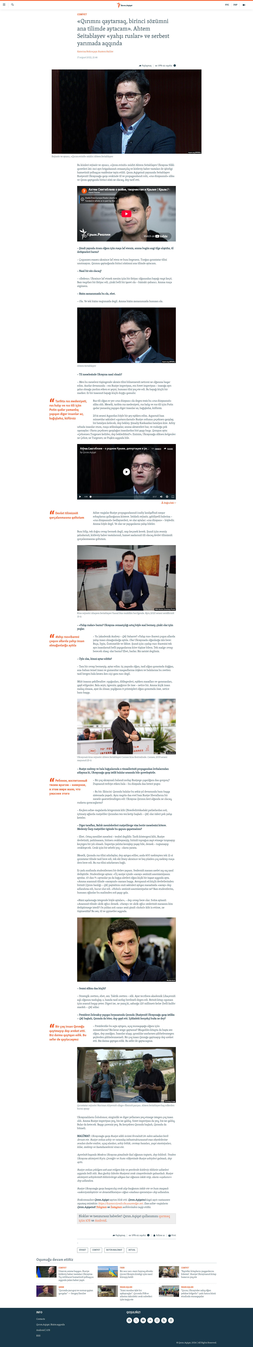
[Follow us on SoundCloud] (150, 1320)
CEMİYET (82, 14)
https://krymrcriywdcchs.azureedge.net (120, 1203)
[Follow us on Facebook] (129, 1320)
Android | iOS (43, 1330)
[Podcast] (171, 1320)
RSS (38, 1336)
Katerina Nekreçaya (87, 52)
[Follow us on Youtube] (143, 1320)
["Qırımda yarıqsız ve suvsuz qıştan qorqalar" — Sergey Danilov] (46, 1291)
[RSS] (164, 1320)
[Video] (244, 5)
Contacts (40, 1319)
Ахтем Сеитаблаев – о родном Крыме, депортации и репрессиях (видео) (124, 448)
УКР (235, 5)
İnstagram (116, 1207)
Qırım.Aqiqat (89, 452)
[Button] (145, 66)
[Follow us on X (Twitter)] (136, 1320)
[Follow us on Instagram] (157, 1320)
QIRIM (61, 1287)
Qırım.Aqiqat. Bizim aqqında (50, 1325)
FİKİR (122, 1268)
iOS (88, 1220)
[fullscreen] (173, 497)
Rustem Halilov (105, 52)
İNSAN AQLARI (126, 1287)
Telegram (101, 1207)
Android (100, 1220)
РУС (227, 5)
